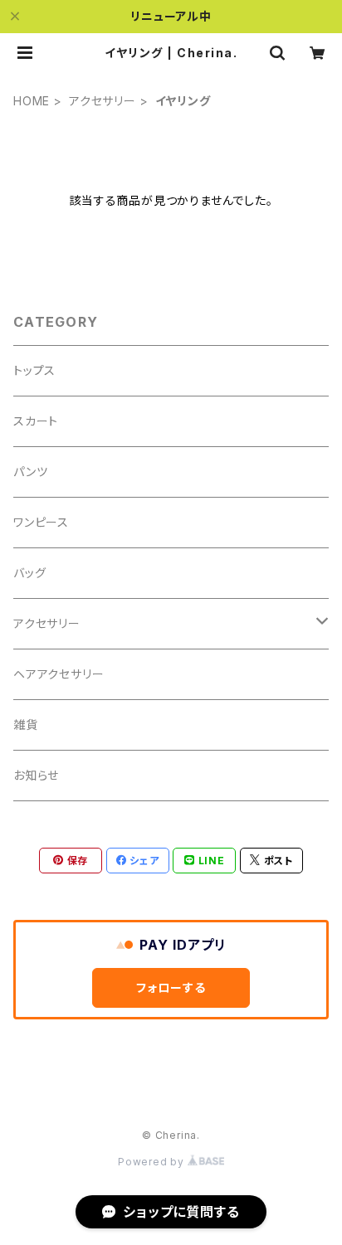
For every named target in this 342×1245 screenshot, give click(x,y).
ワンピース (41, 522)
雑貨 (25, 724)
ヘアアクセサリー (58, 674)
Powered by (153, 1161)
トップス (34, 370)
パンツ (30, 471)
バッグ (29, 573)
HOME (31, 101)
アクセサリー (102, 101)
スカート (35, 421)
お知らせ (36, 775)
